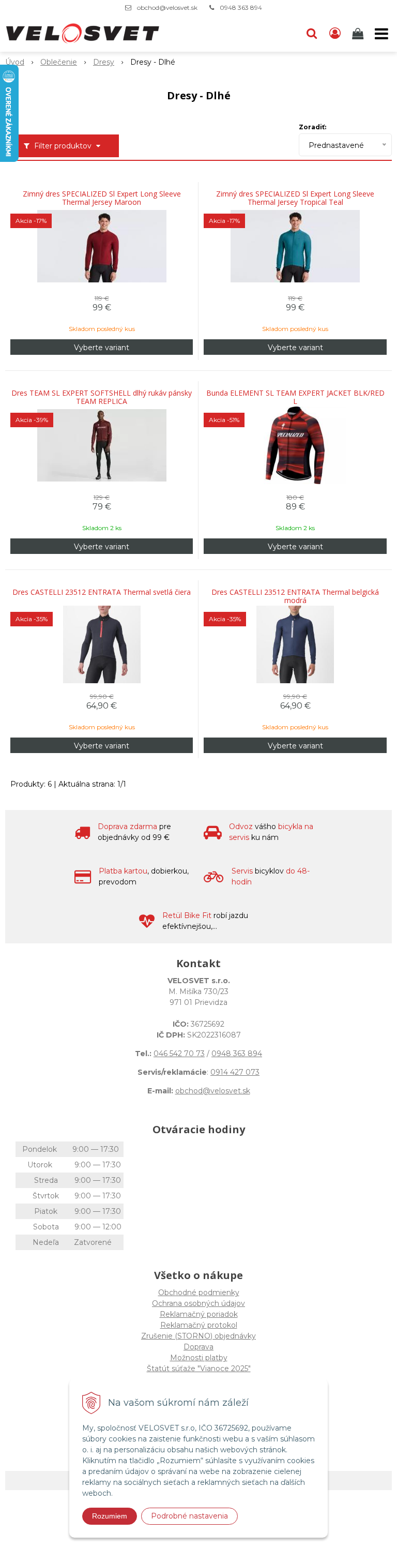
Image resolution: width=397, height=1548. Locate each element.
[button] (311, 33)
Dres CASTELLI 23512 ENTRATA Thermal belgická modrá (295, 596)
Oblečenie (58, 62)
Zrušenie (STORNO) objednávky (198, 1336)
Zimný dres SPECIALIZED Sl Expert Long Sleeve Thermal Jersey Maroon (102, 198)
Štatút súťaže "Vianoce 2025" (199, 1368)
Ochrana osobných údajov (198, 1303)
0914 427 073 (234, 1072)
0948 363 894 (241, 7)
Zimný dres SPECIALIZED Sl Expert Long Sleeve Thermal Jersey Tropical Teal (295, 198)
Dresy (103, 62)
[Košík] (359, 33)
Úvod (14, 62)
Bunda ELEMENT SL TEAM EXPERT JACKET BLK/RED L (295, 397)
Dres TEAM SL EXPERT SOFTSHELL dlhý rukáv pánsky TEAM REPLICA (101, 397)
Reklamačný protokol (198, 1325)
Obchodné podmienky (198, 1292)
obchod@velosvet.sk (167, 7)
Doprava (198, 1346)
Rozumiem (109, 1516)
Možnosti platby (198, 1357)
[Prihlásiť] (335, 33)
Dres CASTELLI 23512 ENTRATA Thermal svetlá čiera (101, 592)
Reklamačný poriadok (199, 1314)
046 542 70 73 (179, 1053)
